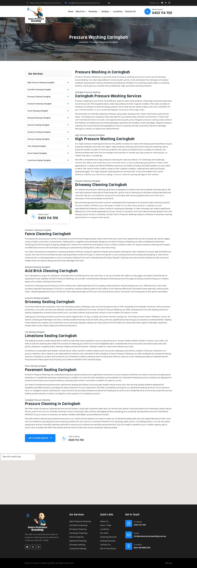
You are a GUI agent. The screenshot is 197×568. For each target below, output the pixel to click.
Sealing (105, 11)
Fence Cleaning (76, 537)
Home (70, 11)
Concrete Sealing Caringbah (38, 125)
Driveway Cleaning (78, 529)
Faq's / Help (105, 525)
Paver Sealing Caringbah (37, 153)
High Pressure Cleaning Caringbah (40, 83)
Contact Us (130, 11)
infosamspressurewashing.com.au (150, 536)
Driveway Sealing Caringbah (38, 139)
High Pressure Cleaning (80, 521)
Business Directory (83, 563)
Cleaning (93, 11)
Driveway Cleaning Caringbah (39, 97)
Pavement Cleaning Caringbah (39, 104)
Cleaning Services (108, 537)
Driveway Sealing (77, 545)
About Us (80, 11)
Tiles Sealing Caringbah (36, 146)
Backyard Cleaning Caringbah (39, 118)
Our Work (104, 533)
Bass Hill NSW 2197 (142, 547)
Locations (118, 11)
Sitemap (168, 563)
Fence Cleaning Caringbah (37, 111)
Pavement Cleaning (78, 533)
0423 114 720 (162, 12)
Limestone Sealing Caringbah (39, 160)
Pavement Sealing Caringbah (39, 132)
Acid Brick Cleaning (78, 525)
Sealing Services (107, 541)
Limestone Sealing (77, 548)
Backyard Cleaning (78, 541)
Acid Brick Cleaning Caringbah (39, 90)
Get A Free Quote (39, 438)
